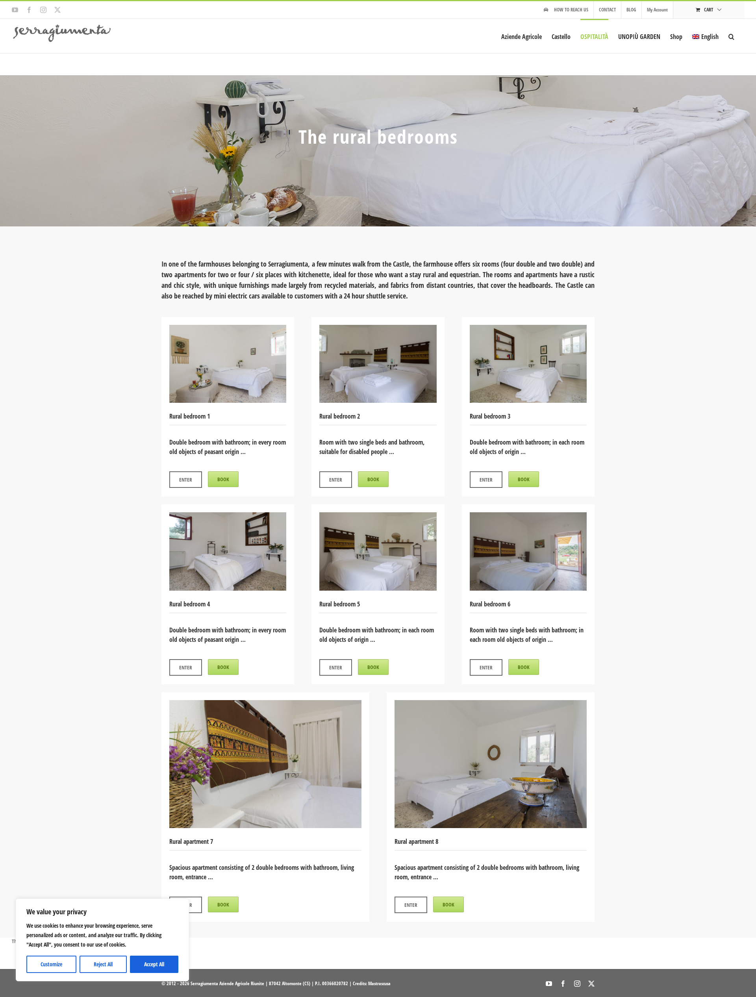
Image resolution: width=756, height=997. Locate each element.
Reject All (103, 964)
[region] (102, 940)
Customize (51, 964)
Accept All (154, 964)
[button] (731, 36)
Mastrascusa (379, 983)
